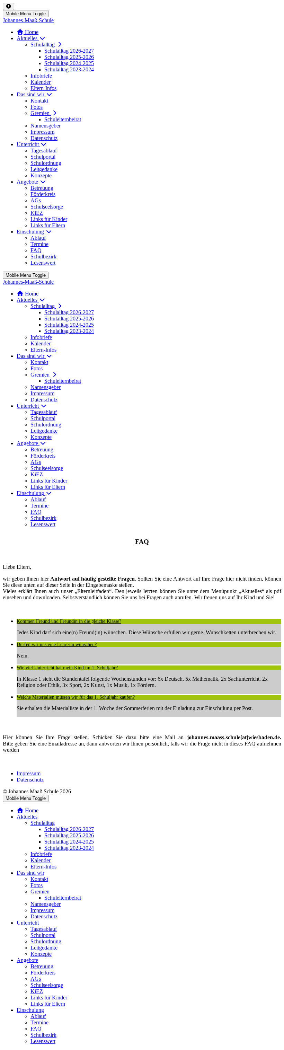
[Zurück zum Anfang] (8, 6)
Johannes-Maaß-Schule (28, 20)
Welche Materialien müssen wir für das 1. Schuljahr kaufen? (76, 697)
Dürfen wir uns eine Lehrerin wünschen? (57, 644)
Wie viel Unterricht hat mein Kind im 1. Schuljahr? (67, 667)
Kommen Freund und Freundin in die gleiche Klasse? (69, 621)
